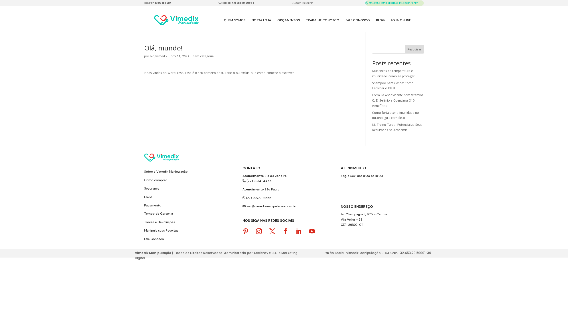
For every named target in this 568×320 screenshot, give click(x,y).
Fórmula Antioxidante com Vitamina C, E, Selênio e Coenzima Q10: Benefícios (398, 100)
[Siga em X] (272, 231)
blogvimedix (158, 56)
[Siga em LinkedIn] (298, 231)
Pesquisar (414, 49)
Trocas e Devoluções (159, 222)
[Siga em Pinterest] (245, 231)
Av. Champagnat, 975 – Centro (364, 214)
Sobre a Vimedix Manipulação (166, 172)
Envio (148, 197)
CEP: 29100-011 (352, 225)
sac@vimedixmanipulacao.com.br (271, 206)
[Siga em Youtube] (312, 231)
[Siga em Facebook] (285, 231)
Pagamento (152, 205)
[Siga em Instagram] (259, 231)
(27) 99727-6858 (258, 198)
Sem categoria (203, 56)
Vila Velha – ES (351, 220)
